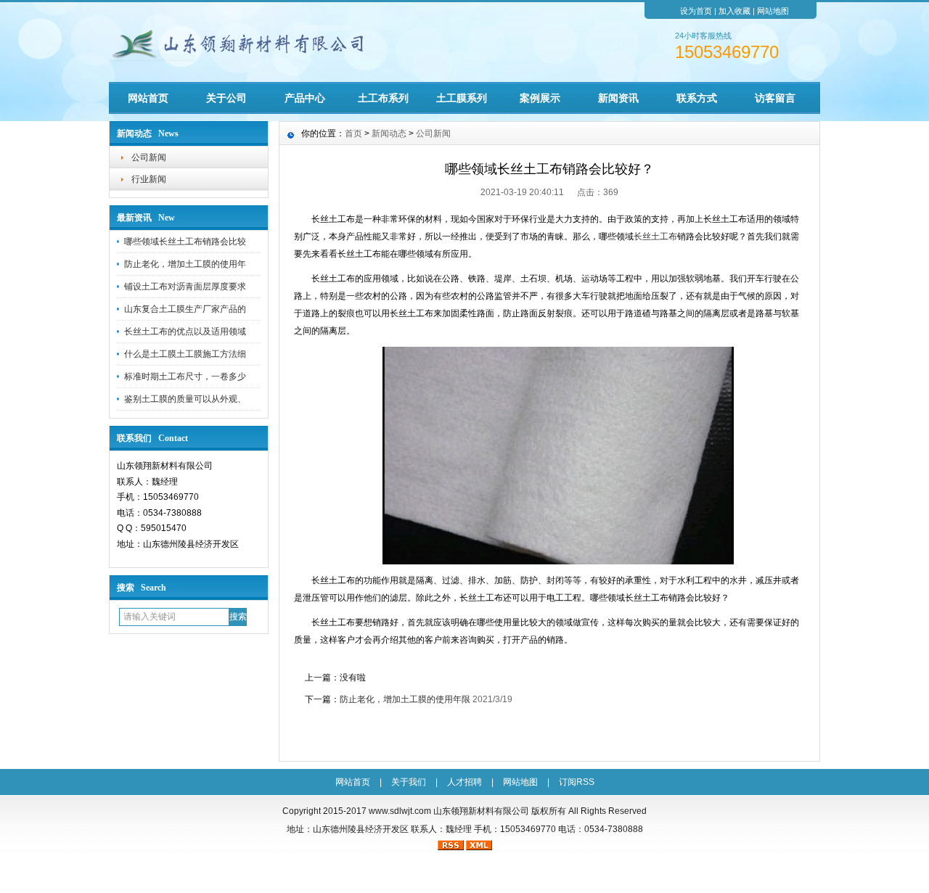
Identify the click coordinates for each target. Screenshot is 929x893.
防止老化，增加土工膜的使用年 (185, 264)
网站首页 (148, 98)
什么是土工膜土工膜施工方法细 (185, 354)
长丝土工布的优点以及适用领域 (185, 331)
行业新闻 (148, 179)
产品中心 (305, 98)
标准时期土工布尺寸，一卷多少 (185, 376)
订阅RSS (576, 782)
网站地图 (773, 11)
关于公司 (226, 98)
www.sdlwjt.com (400, 811)
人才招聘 (464, 782)
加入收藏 (734, 11)
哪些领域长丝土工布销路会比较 (185, 241)
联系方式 (696, 98)
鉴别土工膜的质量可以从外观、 (185, 399)
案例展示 (540, 98)
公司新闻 (148, 157)
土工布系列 (383, 98)
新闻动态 (389, 133)
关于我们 (408, 782)
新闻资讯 (618, 98)
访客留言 (775, 98)
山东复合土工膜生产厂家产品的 (185, 309)
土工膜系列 (461, 98)
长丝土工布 (655, 236)
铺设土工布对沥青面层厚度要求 (185, 286)
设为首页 (696, 11)
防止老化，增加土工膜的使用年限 (405, 699)
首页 (353, 133)
